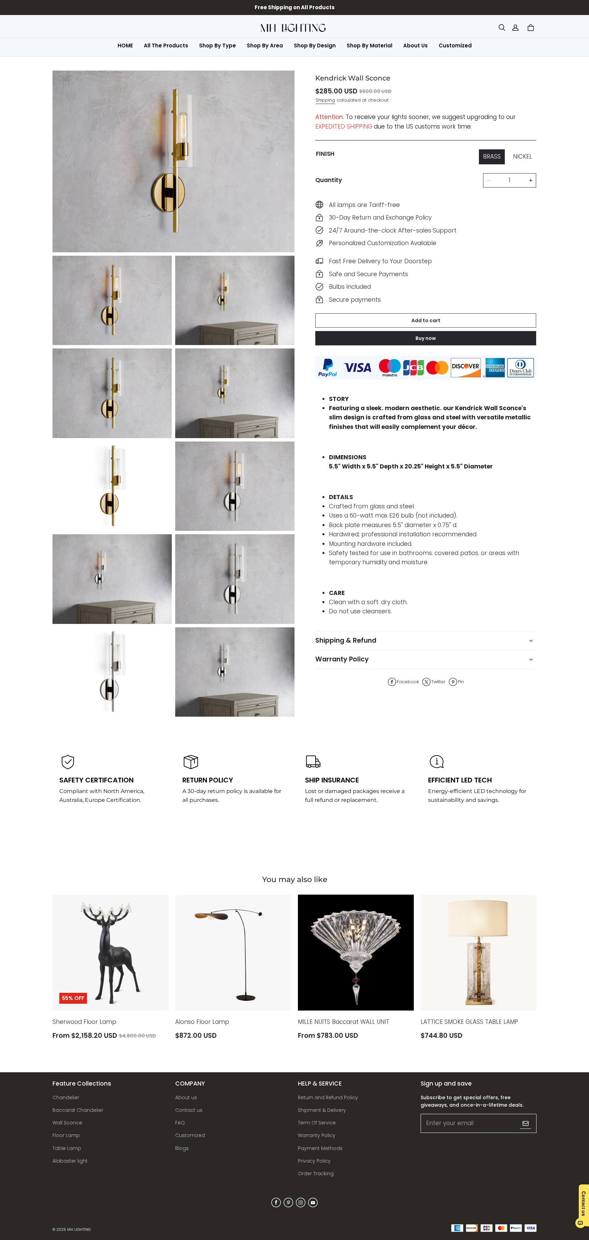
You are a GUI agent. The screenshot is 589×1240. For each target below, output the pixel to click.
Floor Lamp (66, 1135)
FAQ (180, 1122)
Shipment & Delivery (322, 1110)
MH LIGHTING (79, 1229)
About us (186, 1097)
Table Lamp (66, 1148)
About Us (415, 45)
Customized (455, 45)
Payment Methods (320, 1148)
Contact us (188, 1110)
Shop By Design (315, 45)
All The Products (166, 45)
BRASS (492, 156)
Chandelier (65, 1097)
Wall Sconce (67, 1122)
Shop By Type (217, 45)
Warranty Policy (316, 1135)
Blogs (182, 1148)
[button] (502, 27)
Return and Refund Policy (328, 1097)
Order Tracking (316, 1173)
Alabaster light (70, 1160)
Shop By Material (369, 45)
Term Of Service (317, 1122)
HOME (125, 45)
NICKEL (522, 156)
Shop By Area (265, 45)
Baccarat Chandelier (77, 1110)
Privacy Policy (314, 1160)
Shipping (325, 100)
